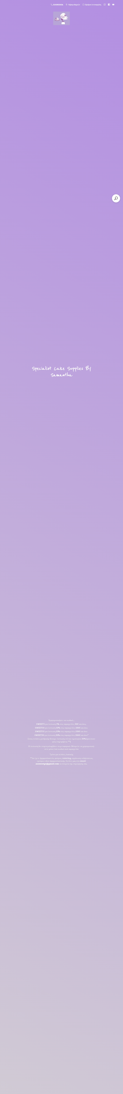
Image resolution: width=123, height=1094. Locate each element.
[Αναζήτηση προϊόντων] (116, 198)
